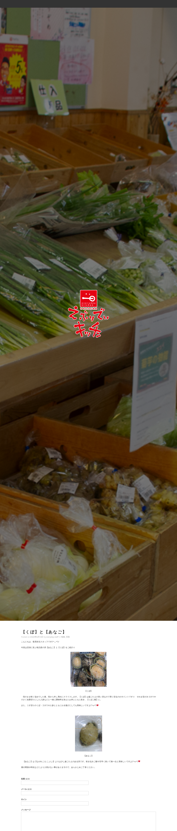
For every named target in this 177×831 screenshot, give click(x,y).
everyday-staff (52, 637)
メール (26, 789)
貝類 (68, 637)
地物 (63, 637)
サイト (24, 799)
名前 (25, 779)
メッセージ (26, 810)
